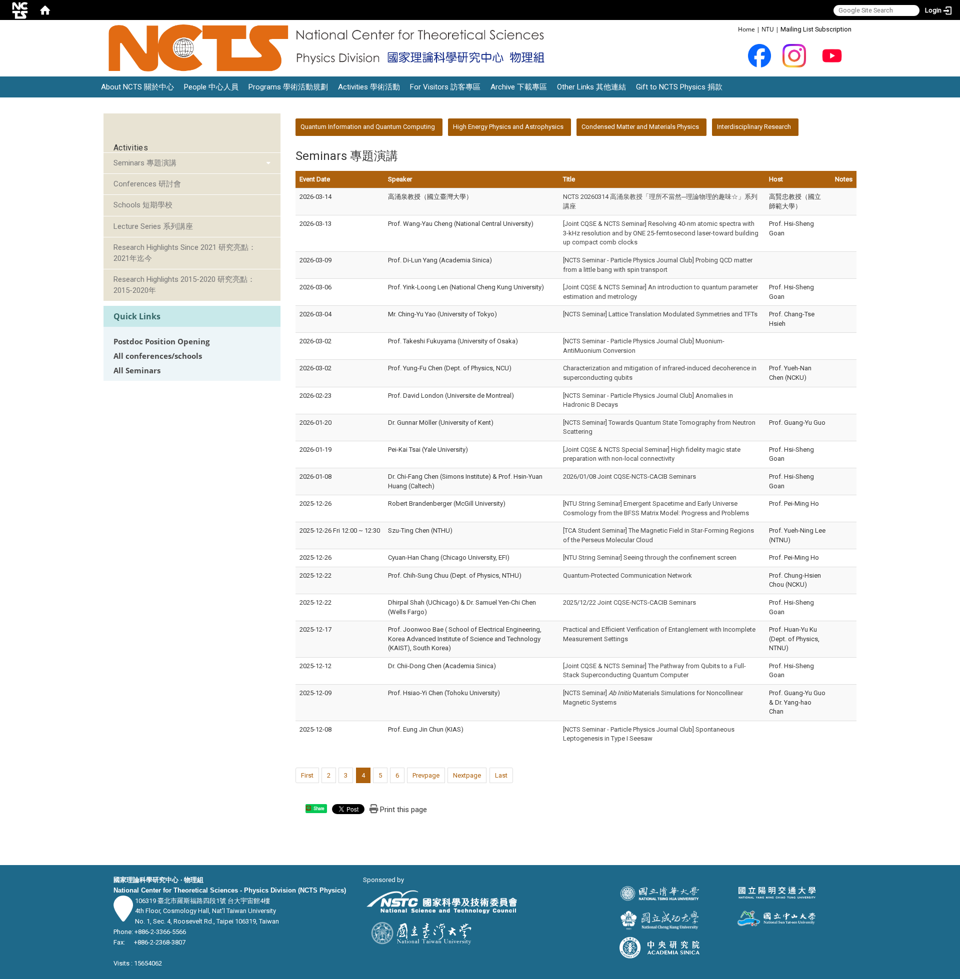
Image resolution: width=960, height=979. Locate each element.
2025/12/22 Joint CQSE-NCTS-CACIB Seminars (629, 602)
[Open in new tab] (759, 55)
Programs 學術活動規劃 (288, 86)
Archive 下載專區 (518, 86)
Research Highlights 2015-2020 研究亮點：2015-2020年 (184, 284)
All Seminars (137, 370)
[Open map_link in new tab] (123, 916)
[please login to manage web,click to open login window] (20, 10)
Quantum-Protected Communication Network (627, 575)
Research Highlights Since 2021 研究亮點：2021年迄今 (185, 252)
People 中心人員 (211, 86)
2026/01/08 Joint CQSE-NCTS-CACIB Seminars (629, 476)
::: (732, 28)
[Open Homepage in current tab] (45, 10)
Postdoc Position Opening (162, 341)
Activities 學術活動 (369, 86)
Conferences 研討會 (147, 183)
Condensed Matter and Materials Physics (640, 126)
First (307, 775)
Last (501, 775)
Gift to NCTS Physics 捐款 (679, 86)
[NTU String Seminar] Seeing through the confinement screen (649, 557)
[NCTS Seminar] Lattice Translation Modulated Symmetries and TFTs (660, 314)
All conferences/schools (158, 356)
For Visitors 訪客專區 (445, 86)
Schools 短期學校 (143, 204)
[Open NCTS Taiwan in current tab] (330, 48)
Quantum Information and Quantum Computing (367, 126)
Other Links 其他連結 (591, 86)
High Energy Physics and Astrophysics (508, 126)
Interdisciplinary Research (754, 126)
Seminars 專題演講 (145, 162)
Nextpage (467, 775)
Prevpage (426, 775)
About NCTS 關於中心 (137, 86)
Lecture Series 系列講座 (153, 226)
